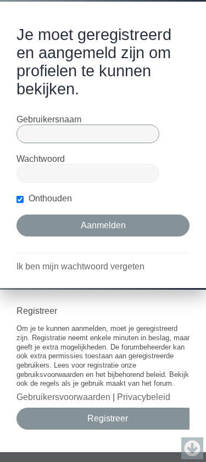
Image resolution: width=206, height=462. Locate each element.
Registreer (107, 418)
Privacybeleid (143, 397)
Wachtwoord (40, 159)
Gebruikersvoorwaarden (63, 397)
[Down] (192, 448)
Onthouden (49, 198)
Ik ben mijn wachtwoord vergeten (80, 266)
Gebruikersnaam (48, 119)
